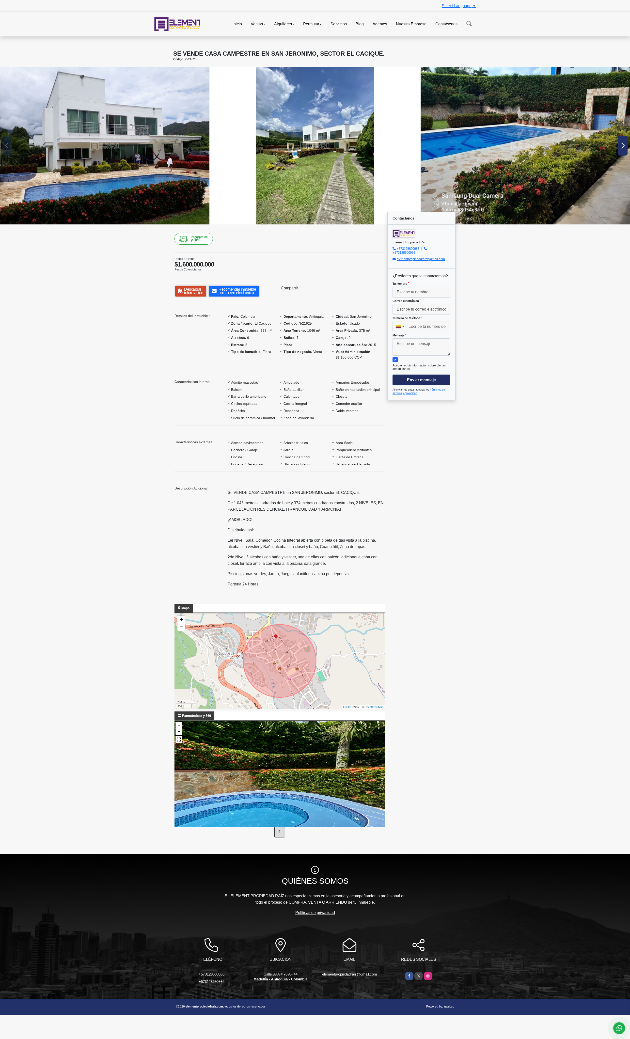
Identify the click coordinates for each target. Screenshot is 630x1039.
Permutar (311, 24)
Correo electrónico (407, 301)
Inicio (237, 24)
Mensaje (399, 335)
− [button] (181, 627)
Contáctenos (446, 24)
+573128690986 (408, 249)
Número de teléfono (407, 318)
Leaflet (347, 707)
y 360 (199, 238)
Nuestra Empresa (411, 24)
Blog (360, 24)
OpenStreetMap (373, 707)
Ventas (257, 24)
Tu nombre (401, 284)
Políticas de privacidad (315, 913)
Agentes (380, 24)
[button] (278, 219)
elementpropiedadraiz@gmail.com (421, 259)
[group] (104, 145)
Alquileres (283, 24)
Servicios (339, 24)
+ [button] (181, 619)
